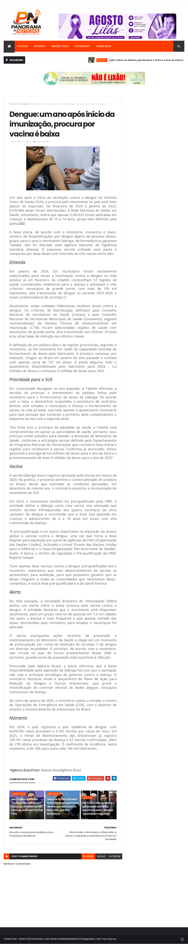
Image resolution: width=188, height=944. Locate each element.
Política (88, 797)
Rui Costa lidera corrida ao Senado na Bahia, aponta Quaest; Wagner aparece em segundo (98, 808)
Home (12, 103)
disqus (101, 856)
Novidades (82, 46)
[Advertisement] (156, 119)
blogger (88, 856)
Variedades (103, 46)
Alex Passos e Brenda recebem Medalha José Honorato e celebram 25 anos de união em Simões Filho (27, 806)
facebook (114, 856)
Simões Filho (60, 46)
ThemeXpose (108, 939)
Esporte (40, 46)
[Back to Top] (182, 939)
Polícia (23, 46)
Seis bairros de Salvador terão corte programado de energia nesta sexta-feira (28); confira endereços (63, 806)
